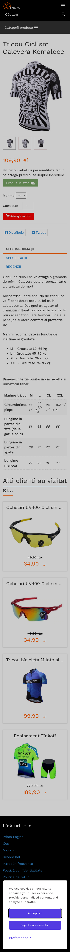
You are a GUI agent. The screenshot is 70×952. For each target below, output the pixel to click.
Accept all (35, 913)
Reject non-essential (35, 925)
